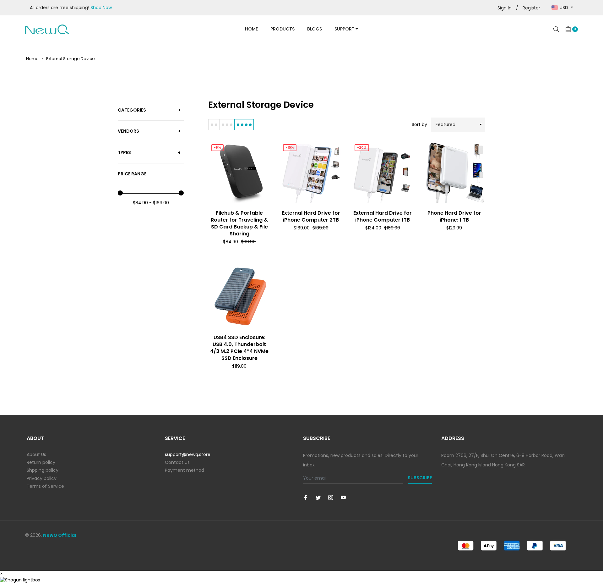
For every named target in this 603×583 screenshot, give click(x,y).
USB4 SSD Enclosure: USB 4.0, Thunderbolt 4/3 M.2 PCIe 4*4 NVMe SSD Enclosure (239, 348)
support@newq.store (187, 454)
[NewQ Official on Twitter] (318, 497)
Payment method (184, 470)
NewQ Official (59, 535)
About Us (36, 454)
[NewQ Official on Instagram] (330, 497)
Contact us (177, 462)
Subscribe (420, 478)
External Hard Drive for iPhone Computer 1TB (382, 216)
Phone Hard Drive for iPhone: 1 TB (454, 216)
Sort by (419, 125)
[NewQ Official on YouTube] (343, 497)
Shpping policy (42, 470)
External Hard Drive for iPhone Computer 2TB (311, 216)
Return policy (41, 462)
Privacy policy (42, 478)
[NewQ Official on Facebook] (305, 497)
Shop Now (101, 8)
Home (32, 59)
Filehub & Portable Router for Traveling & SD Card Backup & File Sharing (239, 223)
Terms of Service (45, 486)
